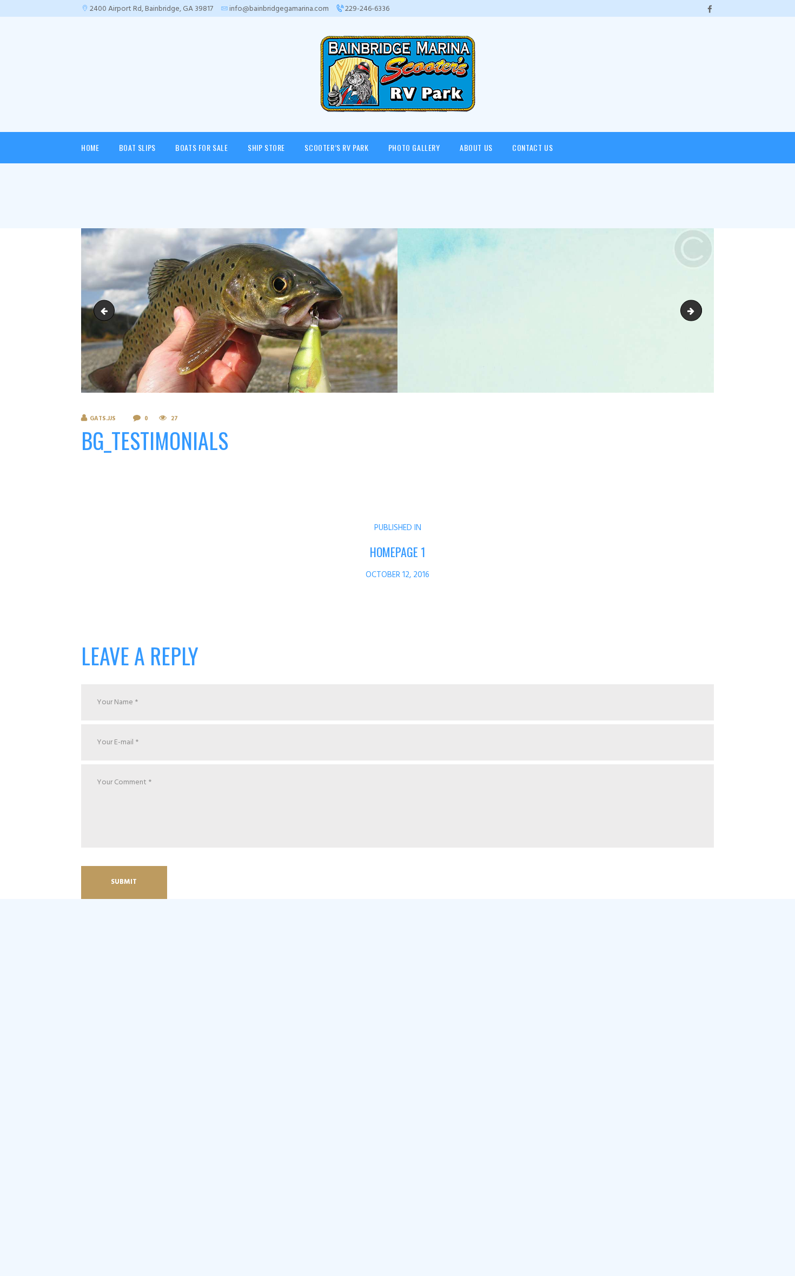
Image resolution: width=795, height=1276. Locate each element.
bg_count (697, 310)
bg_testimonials (106, 310)
